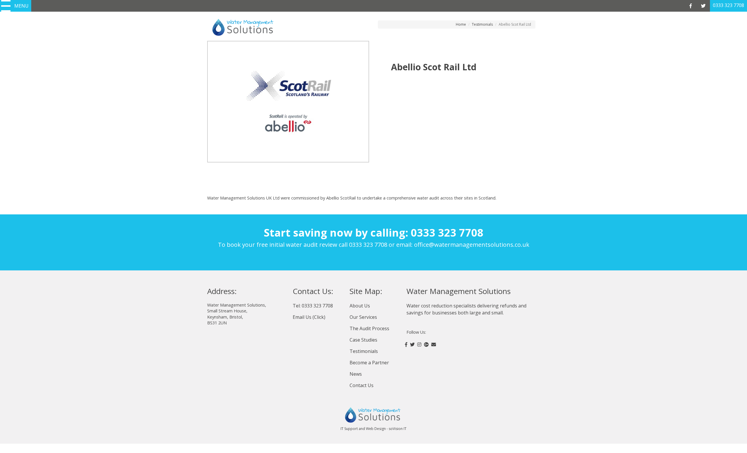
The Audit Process (369, 328)
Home (461, 24)
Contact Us (362, 385)
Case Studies (363, 340)
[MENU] (6, 6)
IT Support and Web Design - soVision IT (373, 428)
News (356, 374)
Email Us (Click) (309, 317)
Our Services (363, 317)
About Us (360, 305)
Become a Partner (369, 362)
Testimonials (482, 24)
